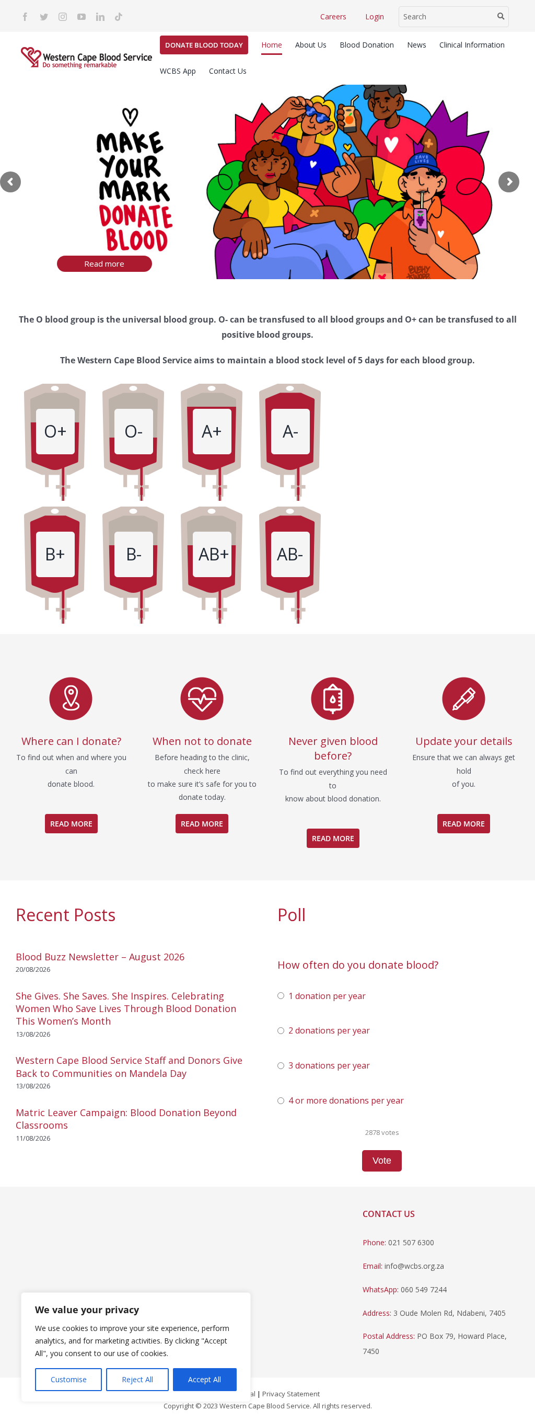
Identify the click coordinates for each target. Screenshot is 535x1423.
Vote (382, 1160)
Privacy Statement (291, 1393)
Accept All (204, 1379)
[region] (136, 1347)
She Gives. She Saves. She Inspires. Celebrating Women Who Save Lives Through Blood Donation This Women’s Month (126, 1009)
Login (374, 16)
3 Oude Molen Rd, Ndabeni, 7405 (449, 1313)
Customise (69, 1379)
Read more (104, 263)
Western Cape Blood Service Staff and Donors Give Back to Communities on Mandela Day (129, 1066)
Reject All (137, 1379)
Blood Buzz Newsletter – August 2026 (100, 956)
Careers (333, 16)
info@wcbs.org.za (414, 1266)
